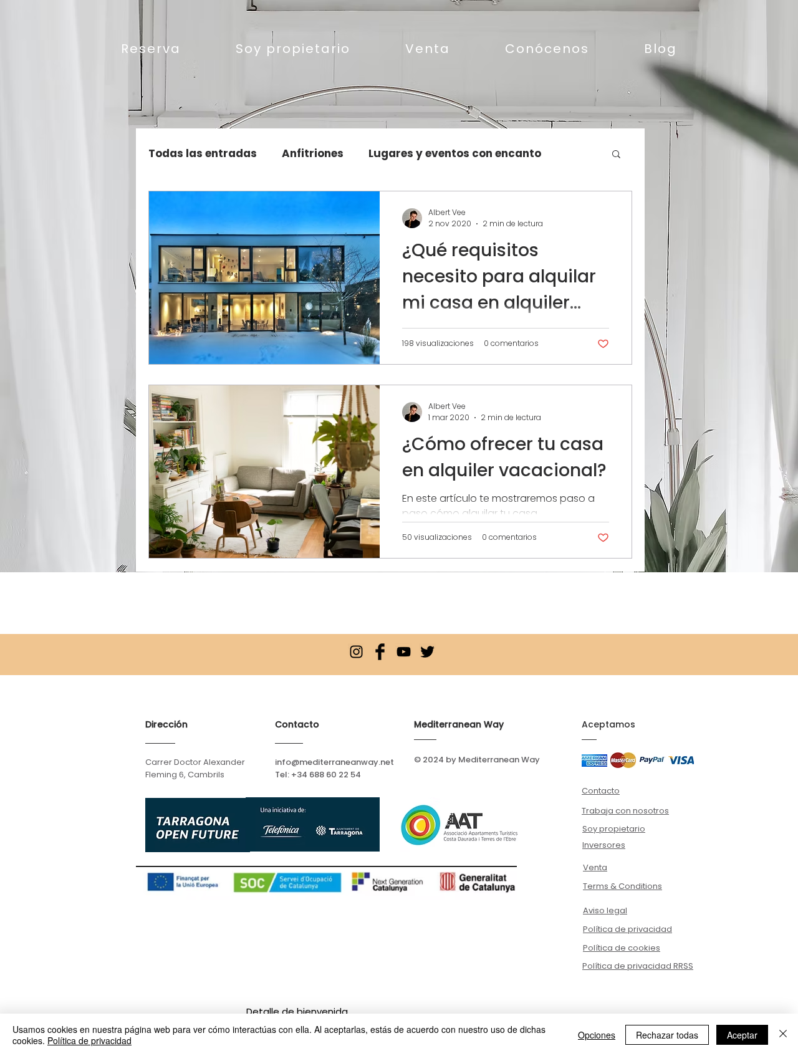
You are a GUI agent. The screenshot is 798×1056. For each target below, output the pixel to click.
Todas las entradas (202, 153)
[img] (594, 760)
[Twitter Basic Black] (427, 651)
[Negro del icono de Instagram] (356, 651)
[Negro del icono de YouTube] (403, 651)
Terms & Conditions (622, 886)
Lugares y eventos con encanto (454, 153)
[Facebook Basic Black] (380, 651)
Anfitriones (313, 153)
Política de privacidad (89, 1040)
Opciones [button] (596, 1035)
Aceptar (742, 1035)
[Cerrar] (783, 1035)
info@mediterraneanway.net (334, 762)
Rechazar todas (667, 1035)
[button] (616, 154)
